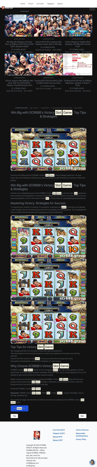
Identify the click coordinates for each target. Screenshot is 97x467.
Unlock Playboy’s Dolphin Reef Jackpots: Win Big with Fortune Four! (78, 44)
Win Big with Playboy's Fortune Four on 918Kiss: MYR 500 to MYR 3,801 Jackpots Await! (19, 44)
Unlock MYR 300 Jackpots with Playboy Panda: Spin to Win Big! (48, 43)
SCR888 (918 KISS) (19, 39)
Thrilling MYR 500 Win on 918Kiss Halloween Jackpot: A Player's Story (78, 83)
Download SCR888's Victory (25, 389)
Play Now (19, 408)
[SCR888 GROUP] (8, 7)
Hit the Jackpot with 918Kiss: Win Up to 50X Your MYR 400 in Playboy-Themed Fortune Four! (19, 83)
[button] (92, 8)
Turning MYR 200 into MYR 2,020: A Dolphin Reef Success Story (48, 82)
